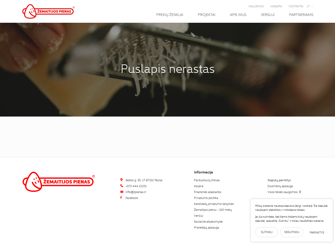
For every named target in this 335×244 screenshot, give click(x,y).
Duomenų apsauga (280, 186)
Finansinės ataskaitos (207, 192)
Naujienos (256, 6)
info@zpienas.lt (135, 192)
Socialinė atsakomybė (208, 221)
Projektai (206, 14)
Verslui (268, 14)
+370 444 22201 (136, 186)
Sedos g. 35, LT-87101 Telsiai (143, 180)
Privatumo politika (206, 198)
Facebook (131, 198)
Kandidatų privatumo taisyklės (214, 204)
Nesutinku (291, 232)
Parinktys (317, 232)
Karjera (276, 6)
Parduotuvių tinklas (207, 180)
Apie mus (238, 14)
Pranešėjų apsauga (206, 227)
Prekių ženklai (169, 14)
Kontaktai (296, 6)
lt (308, 6)
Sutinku (267, 232)
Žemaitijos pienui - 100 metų (213, 209)
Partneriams (301, 14)
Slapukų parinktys (279, 180)
